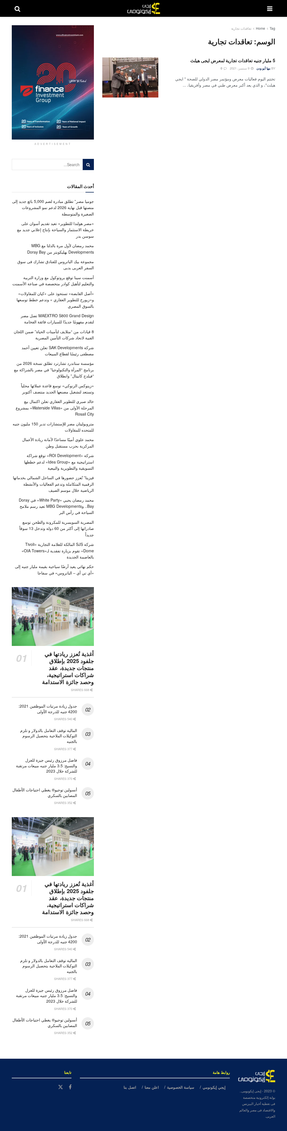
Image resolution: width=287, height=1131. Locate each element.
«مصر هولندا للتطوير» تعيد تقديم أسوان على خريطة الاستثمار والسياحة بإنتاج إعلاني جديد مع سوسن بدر (55, 230)
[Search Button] (17, 8)
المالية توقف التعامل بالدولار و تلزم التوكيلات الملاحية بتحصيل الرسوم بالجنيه (48, 735)
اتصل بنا (130, 1087)
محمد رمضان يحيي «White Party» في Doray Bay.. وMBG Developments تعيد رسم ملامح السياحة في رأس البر (56, 506)
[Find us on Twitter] (60, 1087)
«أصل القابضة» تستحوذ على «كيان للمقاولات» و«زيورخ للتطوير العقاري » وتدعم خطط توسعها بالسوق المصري (55, 300)
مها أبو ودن (263, 68)
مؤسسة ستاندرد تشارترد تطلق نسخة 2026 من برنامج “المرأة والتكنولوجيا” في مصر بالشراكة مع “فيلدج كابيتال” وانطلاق (54, 369)
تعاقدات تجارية (241, 28)
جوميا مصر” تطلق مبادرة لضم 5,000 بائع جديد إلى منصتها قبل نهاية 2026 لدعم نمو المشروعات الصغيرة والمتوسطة (53, 207)
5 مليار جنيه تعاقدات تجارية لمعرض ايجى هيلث (232, 60)
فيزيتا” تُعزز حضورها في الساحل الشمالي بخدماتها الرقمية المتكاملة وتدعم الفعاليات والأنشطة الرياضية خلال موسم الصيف (53, 484)
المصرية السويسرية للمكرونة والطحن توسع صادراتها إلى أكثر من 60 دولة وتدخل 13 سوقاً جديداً (56, 528)
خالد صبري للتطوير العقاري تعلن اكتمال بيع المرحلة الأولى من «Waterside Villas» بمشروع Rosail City (55, 407)
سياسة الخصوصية (180, 1087)
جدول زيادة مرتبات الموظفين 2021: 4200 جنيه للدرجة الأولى (47, 708)
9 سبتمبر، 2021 (240, 68)
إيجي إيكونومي (214, 1087)
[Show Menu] (269, 8)
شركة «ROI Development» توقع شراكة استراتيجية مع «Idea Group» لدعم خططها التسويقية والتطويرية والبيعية (59, 462)
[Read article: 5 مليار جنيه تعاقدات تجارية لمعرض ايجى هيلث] (130, 77)
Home (260, 28)
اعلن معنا (152, 1087)
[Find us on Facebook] (70, 1087)
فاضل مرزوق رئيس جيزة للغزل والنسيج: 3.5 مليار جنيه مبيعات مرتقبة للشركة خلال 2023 (46, 765)
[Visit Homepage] (143, 8)
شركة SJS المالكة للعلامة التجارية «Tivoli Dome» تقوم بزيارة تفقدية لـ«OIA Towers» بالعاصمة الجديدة (58, 550)
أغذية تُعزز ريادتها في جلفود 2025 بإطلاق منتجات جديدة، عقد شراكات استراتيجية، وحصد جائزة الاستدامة (68, 668)
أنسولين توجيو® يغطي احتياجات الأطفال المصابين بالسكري (44, 792)
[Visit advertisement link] (53, 82)
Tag (272, 28)
